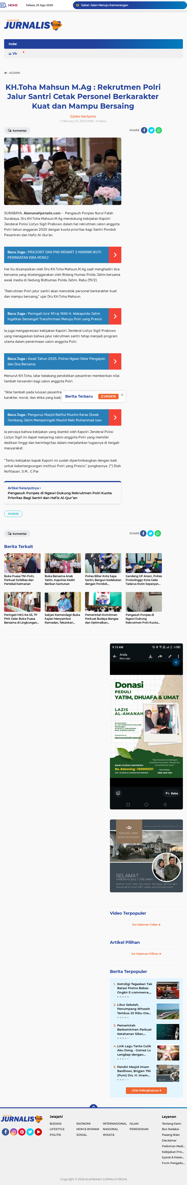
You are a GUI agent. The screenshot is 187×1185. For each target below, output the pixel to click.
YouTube (41, 1138)
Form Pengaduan (174, 1163)
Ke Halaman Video (145, 924)
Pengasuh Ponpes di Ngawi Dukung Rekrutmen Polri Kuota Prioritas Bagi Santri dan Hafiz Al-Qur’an (60, 495)
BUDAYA (56, 1123)
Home (13, 5)
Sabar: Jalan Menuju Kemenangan (104, 5)
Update (109, 396)
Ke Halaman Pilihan (145, 953)
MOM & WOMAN (87, 1129)
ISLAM (134, 1123)
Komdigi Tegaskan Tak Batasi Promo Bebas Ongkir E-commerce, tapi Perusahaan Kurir (134, 988)
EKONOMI (83, 1123)
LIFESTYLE (57, 1129)
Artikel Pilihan (125, 942)
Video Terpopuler (128, 913)
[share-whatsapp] (159, 130)
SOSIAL (81, 1134)
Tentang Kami (171, 1123)
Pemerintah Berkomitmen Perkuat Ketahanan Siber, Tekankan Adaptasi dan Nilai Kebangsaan (134, 1030)
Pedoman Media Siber (174, 1146)
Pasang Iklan (171, 1134)
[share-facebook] (144, 130)
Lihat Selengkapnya (145, 1090)
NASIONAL (110, 1129)
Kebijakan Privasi (174, 1152)
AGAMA (13, 513)
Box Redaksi (170, 1129)
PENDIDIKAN (139, 1129)
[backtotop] (93, 1108)
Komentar (19, 533)
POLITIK (55, 1134)
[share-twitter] (151, 130)
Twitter (32, 1138)
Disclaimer (169, 1140)
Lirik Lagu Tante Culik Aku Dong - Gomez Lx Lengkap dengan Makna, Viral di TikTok (134, 1050)
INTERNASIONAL (115, 1123)
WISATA (108, 1134)
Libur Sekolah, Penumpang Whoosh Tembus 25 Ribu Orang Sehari (135, 1009)
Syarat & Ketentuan (174, 1157)
